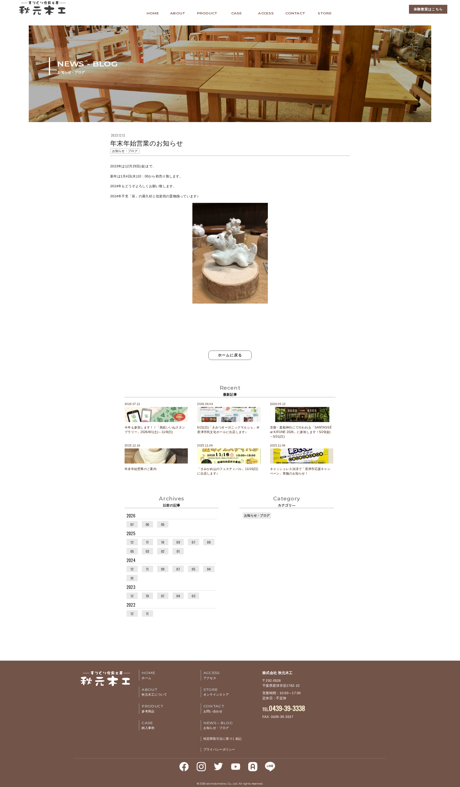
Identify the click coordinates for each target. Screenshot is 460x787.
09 (178, 542)
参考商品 (152, 708)
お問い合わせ (213, 708)
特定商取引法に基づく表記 (222, 738)
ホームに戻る (230, 355)
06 (147, 524)
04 (209, 568)
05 (163, 524)
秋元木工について (154, 691)
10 (162, 542)
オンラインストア (216, 691)
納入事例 (148, 725)
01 (178, 551)
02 (163, 551)
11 (147, 542)
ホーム (148, 675)
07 (132, 524)
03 (147, 551)
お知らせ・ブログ (257, 515)
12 (132, 542)
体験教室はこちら (428, 9)
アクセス (211, 675)
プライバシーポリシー (219, 749)
